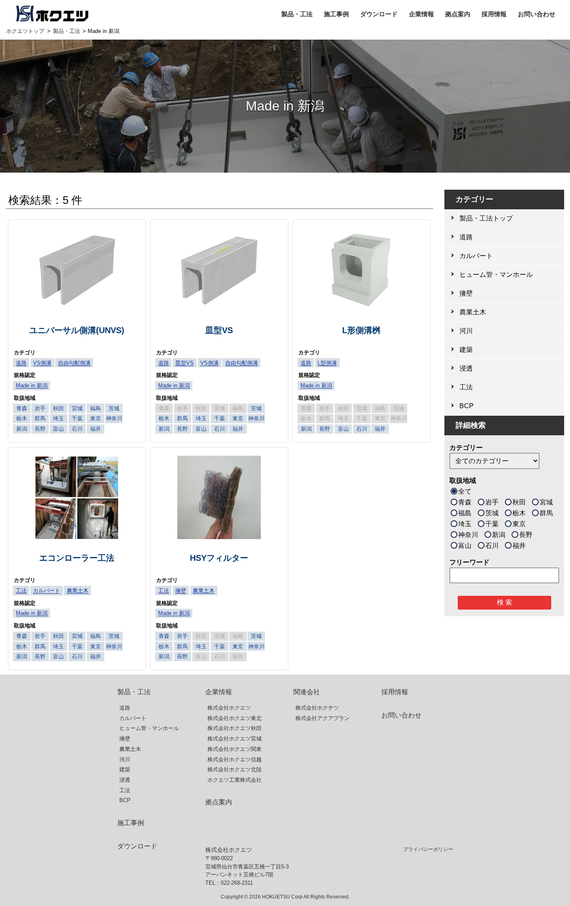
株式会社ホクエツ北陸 (234, 769)
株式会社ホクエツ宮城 (234, 738)
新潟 (498, 534)
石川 (492, 545)
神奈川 (468, 534)
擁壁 (180, 590)
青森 (465, 502)
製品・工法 (297, 14)
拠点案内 (457, 14)
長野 (525, 534)
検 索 (504, 602)
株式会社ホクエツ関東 (234, 749)
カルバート (46, 590)
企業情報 (421, 14)
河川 (124, 759)
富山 (465, 545)
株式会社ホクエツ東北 (234, 718)
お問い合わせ (536, 14)
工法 (21, 590)
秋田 (519, 502)
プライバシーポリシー (428, 849)
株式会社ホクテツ (317, 708)
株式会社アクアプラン (322, 718)
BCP (125, 800)
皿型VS (219, 330)
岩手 (492, 502)
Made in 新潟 (32, 385)
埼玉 (465, 523)
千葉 (492, 523)
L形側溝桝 (361, 330)
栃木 (519, 513)
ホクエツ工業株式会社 (234, 780)
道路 (21, 363)
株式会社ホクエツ (229, 708)
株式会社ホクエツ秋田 (234, 728)
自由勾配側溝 (74, 363)
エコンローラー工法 (76, 557)
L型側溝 (327, 363)
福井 (519, 545)
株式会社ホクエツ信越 (234, 759)
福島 (465, 513)
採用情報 (494, 14)
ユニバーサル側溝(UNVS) (76, 330)
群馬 (546, 513)
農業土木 (77, 590)
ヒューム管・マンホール (149, 728)
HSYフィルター (219, 557)
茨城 (492, 513)
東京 (519, 523)
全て (465, 491)
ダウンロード (379, 14)
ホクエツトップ (25, 31)
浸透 (124, 780)
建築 (124, 769)
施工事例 (336, 14)
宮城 (546, 502)
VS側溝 (42, 363)
